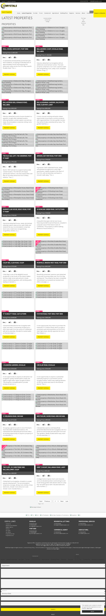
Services (78, 13)
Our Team (8, 530)
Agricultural (55, 13)
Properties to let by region (66, 547)
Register (71, 13)
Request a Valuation (99, 13)
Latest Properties (27, 13)
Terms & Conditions (40, 547)
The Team (83, 18)
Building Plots (64, 13)
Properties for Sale (10, 533)
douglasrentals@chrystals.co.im (62, 525)
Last (67, 501)
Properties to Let (9, 535)
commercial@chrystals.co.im (61, 533)
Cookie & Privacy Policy (29, 547)
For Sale (35, 13)
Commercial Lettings (35, 559)
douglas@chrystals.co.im (35, 526)
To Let (41, 13)
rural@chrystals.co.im (84, 533)
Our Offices (8, 532)
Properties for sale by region (52, 547)
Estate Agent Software (89, 547)
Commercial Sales (47, 18)
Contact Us (90, 13)
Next (61, 501)
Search (53, 609)
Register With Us (9, 527)
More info (89, 608)
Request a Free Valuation (11, 525)
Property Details (9, 74)
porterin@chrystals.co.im (36, 533)
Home (18, 13)
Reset (53, 614)
